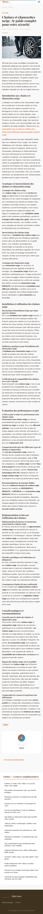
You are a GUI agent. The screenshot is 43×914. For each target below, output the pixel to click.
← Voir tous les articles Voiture (13, 760)
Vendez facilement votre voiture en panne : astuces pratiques (19, 864)
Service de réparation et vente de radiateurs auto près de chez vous (19, 811)
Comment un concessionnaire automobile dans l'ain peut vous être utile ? (20, 878)
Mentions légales (7, 902)
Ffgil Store (17, 896)
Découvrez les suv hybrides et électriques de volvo (20, 805)
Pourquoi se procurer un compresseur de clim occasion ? (20, 798)
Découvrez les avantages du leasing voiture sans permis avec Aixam (21, 871)
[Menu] (39, 1)
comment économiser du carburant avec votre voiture (20, 831)
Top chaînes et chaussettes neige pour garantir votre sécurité (20, 818)
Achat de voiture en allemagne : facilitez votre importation (20, 824)
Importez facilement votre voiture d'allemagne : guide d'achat (21, 851)
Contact (18, 902)
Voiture (10, 7)
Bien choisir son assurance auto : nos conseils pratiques (20, 791)
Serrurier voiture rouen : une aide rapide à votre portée (21, 858)
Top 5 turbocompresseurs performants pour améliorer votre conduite (19, 844)
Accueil (4, 7)
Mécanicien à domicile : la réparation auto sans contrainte (20, 838)
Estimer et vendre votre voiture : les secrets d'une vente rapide (19, 784)
